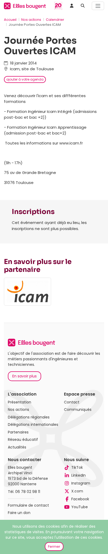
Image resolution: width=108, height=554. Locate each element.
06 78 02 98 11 (27, 491)
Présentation (19, 402)
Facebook (80, 499)
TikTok (77, 467)
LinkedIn (78, 475)
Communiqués (77, 409)
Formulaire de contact (28, 505)
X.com (77, 491)
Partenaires (18, 432)
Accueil (10, 19)
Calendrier (55, 19)
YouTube (79, 507)
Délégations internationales (33, 424)
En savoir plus (24, 376)
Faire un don (19, 512)
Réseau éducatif (23, 439)
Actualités (17, 447)
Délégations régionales (29, 417)
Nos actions (31, 19)
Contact (71, 402)
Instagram (80, 483)
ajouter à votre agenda (25, 79)
